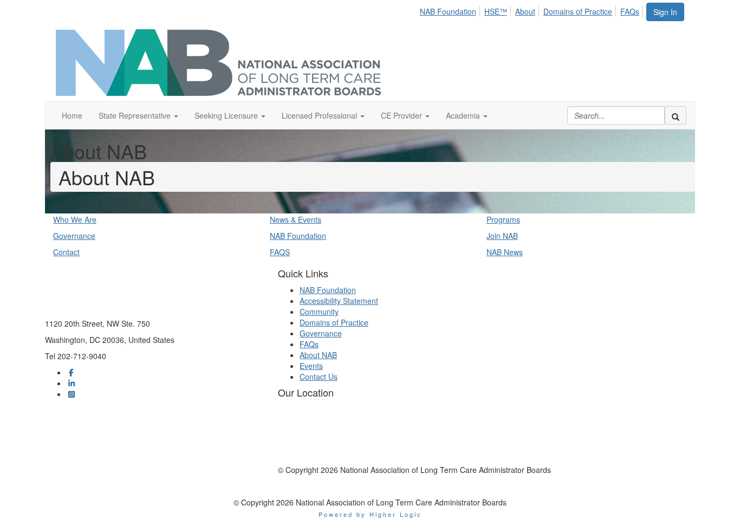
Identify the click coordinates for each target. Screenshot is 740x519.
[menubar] (532, 10)
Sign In (665, 12)
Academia (464, 115)
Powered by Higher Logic (370, 514)
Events (311, 365)
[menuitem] (451, 10)
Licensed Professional (320, 115)
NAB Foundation (448, 11)
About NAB (318, 354)
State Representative (136, 115)
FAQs (629, 11)
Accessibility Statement (339, 300)
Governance (321, 333)
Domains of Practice (577, 11)
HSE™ (495, 11)
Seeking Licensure (227, 115)
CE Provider (402, 115)
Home (72, 115)
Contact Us (318, 376)
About (525, 11)
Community (319, 311)
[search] (675, 115)
